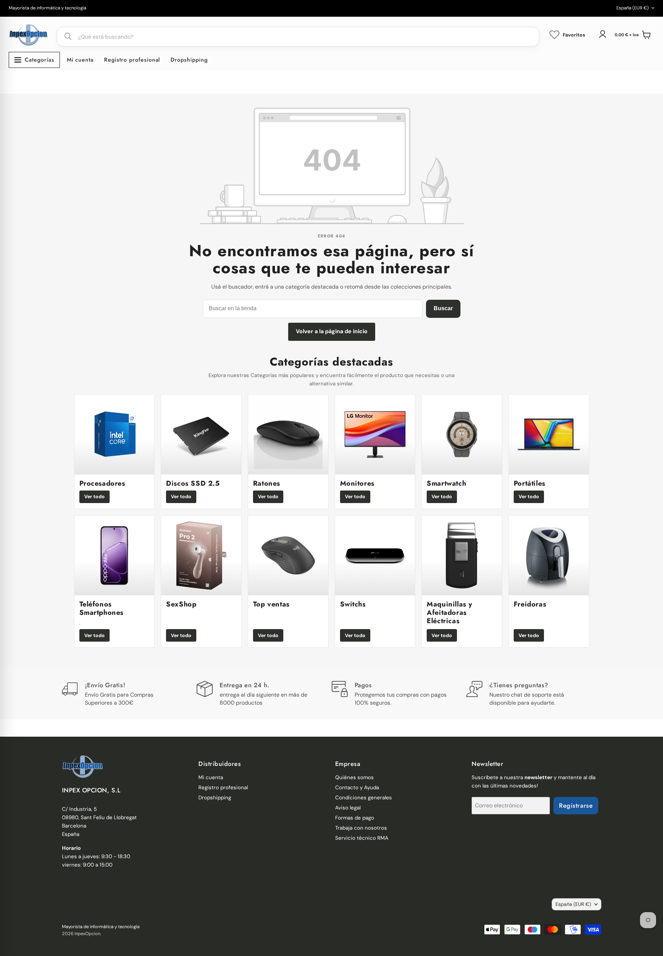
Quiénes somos (354, 777)
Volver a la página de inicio (332, 331)
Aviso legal (348, 807)
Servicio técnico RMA (361, 837)
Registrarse (576, 805)
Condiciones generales (363, 797)
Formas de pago (354, 817)
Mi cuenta (80, 60)
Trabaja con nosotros (361, 827)
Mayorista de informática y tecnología (47, 8)
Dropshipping (189, 60)
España (632, 8)
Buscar (443, 308)
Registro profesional (132, 60)
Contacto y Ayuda (357, 787)
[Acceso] (602, 34)
